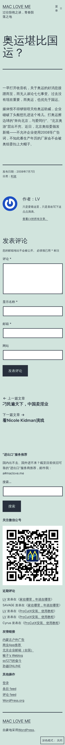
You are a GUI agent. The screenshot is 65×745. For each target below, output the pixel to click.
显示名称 (10, 302)
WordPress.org (13, 700)
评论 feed (9, 694)
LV (4, 599)
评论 (7, 259)
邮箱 (7, 324)
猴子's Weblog (13, 655)
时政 (13, 176)
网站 (6, 346)
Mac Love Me (17, 6)
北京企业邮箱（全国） (18, 650)
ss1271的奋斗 (12, 660)
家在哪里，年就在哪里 (35, 599)
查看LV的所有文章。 (35, 218)
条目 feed (9, 689)
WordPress (26, 730)
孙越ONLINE (12, 666)
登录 (6, 683)
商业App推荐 (12, 645)
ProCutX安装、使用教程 (37, 611)
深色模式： (49, 740)
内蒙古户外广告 (13, 639)
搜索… (7, 482)
